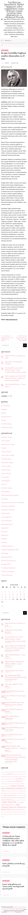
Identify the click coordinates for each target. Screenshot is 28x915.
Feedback (4, 409)
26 (9, 599)
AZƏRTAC (4, 102)
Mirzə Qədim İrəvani (14, 783)
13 (13, 594)
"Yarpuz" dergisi (6, 473)
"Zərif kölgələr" (6, 481)
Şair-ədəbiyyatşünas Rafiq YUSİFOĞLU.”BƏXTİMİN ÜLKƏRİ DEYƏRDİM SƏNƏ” (16, 677)
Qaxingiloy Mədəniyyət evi (11, 790)
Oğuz (3, 791)
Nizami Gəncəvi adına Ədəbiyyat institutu (13, 787)
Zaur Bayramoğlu (6, 797)
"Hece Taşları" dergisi (7, 455)
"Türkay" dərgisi (6, 466)
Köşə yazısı (4, 531)
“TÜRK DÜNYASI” (18, 814)
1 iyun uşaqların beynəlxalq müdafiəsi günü (15, 772)
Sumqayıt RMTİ (6, 564)
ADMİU (10, 774)
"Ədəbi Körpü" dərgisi (7, 444)
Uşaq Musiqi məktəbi (10, 795)
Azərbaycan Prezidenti (8, 510)
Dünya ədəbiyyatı (6, 517)
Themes (3, 420)
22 (21, 597)
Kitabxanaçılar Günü (5, 783)
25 (5, 599)
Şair (14, 800)
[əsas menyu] (2, 19)
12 (9, 594)
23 (24, 597)
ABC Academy (5, 492)
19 (9, 597)
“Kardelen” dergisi (6, 488)
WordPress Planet (6, 427)
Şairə (17, 800)
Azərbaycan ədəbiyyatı (8, 506)
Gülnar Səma (12, 781)
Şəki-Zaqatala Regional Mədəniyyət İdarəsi (13, 807)
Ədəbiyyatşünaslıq (6, 524)
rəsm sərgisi (20, 790)
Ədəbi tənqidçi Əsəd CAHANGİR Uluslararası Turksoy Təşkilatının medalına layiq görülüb (15, 378)
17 (2, 597)
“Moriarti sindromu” (10, 814)
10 (2, 594)
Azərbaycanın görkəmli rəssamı (20, 774)
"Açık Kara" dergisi (6, 437)
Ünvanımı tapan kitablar (18, 797)
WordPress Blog (6, 424)
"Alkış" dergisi (5, 441)
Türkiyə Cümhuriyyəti (7, 571)
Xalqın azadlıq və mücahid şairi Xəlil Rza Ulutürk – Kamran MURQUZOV (14, 664)
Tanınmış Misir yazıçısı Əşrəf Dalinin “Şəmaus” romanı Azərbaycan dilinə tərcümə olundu (15, 370)
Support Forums (6, 417)
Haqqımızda (4, 528)
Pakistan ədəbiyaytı (7, 546)
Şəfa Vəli (9, 802)
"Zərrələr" (4, 484)
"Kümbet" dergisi (6, 459)
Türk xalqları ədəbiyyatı (8, 568)
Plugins (3, 413)
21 (17, 597)
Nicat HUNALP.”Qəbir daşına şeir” (15, 723)
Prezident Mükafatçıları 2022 (10, 550)
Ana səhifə (4, 499)
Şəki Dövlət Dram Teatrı (17, 809)
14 (17, 594)
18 (5, 597)
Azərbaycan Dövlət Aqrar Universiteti (12, 502)
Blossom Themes (11, 912)
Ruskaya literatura (6, 557)
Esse (19, 779)
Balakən (17, 776)
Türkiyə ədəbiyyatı (6, 575)
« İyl (2, 606)
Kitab (19, 781)
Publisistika (4, 553)
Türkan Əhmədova (12, 793)
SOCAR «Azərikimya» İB (8, 561)
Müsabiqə (4, 539)
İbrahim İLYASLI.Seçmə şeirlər (14, 691)
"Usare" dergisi (5, 470)
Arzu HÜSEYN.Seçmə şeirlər (13, 734)
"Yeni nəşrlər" (5, 477)
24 (2, 599)
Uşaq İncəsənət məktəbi (21, 795)
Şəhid (18, 802)
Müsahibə (4, 542)
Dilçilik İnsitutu (5, 513)
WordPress (24, 912)
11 (5, 594)
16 (24, 594)
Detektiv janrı (12, 779)
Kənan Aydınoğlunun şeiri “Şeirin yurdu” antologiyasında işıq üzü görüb (13, 886)
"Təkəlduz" (3, 772)
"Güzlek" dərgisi (6, 452)
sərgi (24, 790)
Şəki (14, 805)
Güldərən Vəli (4, 781)
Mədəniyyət (5, 50)
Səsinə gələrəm (4, 793)
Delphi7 (7, 63)
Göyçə (23, 779)
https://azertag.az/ (11, 319)
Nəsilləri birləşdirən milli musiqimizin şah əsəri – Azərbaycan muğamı (15, 748)
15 (21, 594)
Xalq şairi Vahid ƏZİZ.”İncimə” (14, 670)
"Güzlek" (3, 448)
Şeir (20, 800)
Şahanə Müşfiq (6, 800)
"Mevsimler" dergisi (7, 462)
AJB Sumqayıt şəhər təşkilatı (9, 495)
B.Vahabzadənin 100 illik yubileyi (7, 776)
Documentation (5, 406)
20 (13, 597)
